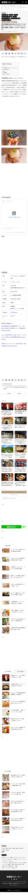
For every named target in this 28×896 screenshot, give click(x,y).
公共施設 (8, 864)
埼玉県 (10, 848)
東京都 (13, 848)
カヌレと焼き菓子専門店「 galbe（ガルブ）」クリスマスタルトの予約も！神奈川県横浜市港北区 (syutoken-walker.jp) (13, 337)
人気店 (8, 21)
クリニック (19, 857)
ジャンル (3, 857)
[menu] (26, 2)
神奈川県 (3, 12)
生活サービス (14, 867)
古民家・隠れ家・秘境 (6, 20)
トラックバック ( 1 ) (14, 494)
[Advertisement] (14, 114)
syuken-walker (9, 383)
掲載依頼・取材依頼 (13, 883)
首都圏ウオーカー (14, 876)
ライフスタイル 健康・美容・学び (9, 862)
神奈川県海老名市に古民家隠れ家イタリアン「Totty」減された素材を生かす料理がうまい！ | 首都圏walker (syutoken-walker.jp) (13, 328)
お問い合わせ (5, 883)
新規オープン (14, 21)
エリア (2, 848)
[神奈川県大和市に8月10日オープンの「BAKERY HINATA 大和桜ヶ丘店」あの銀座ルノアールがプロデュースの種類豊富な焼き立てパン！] (7, 393)
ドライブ (14, 16)
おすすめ (3, 21)
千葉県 (6, 848)
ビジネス (4, 860)
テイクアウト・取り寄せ (6, 16)
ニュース (24, 859)
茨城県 (7, 850)
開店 (5, 388)
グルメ (11, 14)
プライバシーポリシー (14, 885)
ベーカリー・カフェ (8, 387)
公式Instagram (6, 69)
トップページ (4, 881)
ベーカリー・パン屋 (6, 18)
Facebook (14, 879)
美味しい (23, 387)
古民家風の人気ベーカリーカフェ (10, 67)
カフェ (12, 385)
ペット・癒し (9, 860)
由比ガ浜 (19, 387)
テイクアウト (20, 385)
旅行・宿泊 (5, 866)
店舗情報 (5, 72)
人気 (14, 387)
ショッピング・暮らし (7, 859)
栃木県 (17, 848)
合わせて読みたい (7, 74)
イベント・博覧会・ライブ (11, 857)
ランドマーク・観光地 (15, 18)
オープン (5, 385)
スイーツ (16, 14)
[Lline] (12, 53)
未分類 (2, 851)
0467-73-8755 (14, 291)
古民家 (16, 387)
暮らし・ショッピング (7, 867)
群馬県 (4, 850)
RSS (16, 879)
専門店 (22, 864)
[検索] (22, 2)
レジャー (4, 864)
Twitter (11, 879)
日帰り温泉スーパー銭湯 (12, 866)
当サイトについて (21, 883)
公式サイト (13, 316)
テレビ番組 (14, 859)
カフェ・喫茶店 (5, 14)
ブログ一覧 (23, 881)
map (4, 70)
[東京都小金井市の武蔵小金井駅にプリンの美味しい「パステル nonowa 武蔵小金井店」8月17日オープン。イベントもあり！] (20, 393)
